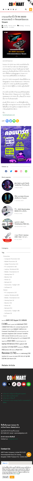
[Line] (13, 9)
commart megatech (9, 333)
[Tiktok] (16, 9)
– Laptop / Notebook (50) (11, 269)
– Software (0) (8, 313)
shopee (11, 356)
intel (11, 340)
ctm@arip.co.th (13, 439)
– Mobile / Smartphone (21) (11, 297)
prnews (8, 349)
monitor (6, 347)
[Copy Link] (17, 120)
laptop (6, 344)
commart (22, 324)
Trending (27, 25)
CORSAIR (4, 338)
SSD (23, 356)
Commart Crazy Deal (9, 331)
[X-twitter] (6, 9)
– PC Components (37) (10, 292)
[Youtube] (8, 9)
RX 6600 (11, 27)
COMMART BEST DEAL (8, 327)
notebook (21, 347)
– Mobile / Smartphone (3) (11, 272)
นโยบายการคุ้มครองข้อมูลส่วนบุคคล (14, 393)
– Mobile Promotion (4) (10, 261)
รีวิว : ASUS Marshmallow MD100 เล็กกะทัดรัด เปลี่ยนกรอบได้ (22, 211)
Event (5, 316)
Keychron (23, 341)
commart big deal (22, 327)
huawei (26, 338)
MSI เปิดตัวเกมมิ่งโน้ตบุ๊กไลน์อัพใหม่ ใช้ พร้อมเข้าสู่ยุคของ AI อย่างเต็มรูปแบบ (22, 186)
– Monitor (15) (8, 303)
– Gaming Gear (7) (9, 274)
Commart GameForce (22, 331)
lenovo (14, 343)
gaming (16, 338)
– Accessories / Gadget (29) (12, 285)
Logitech (23, 344)
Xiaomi (13, 358)
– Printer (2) (7, 279)
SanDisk (5, 356)
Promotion (7, 256)
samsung (25, 353)
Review (5, 290)
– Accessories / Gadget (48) (12, 310)
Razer (19, 350)
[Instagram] (11, 9)
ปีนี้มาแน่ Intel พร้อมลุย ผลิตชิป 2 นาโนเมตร (22, 197)
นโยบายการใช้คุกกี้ (9, 398)
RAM (14, 349)
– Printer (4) (7, 305)
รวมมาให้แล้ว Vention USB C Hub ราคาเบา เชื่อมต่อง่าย (21, 237)
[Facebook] (7, 120)
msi (14, 346)
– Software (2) (8, 287)
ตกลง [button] (12, 477)
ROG (19, 353)
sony (17, 356)
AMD (10, 320)
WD (7, 358)
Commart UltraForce (11, 336)
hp (21, 338)
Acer (3, 320)
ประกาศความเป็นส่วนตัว (10, 396)
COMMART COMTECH (19, 329)
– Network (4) (7, 282)
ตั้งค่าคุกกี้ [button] (5, 477)
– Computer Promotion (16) (12, 259)
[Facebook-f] (3, 9)
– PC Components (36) (10, 266)
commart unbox (23, 336)
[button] (26, 9)
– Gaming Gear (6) (9, 300)
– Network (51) (8, 308)
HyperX (4, 341)
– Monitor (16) (8, 277)
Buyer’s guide (12, 324)
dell (10, 338)
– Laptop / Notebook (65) (11, 295)
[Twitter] (10, 120)
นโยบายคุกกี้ (16, 473)
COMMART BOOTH (7, 329)
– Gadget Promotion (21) (11, 264)
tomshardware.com (9, 115)
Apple (18, 320)
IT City (17, 341)
